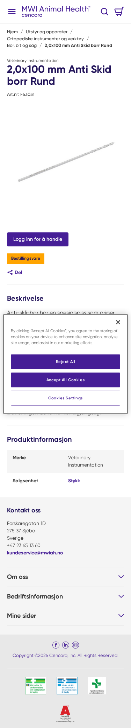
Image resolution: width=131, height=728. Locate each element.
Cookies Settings (65, 398)
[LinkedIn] (65, 645)
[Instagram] (75, 645)
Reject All (65, 361)
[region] (65, 364)
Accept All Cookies (65, 379)
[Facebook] (55, 645)
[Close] (118, 322)
